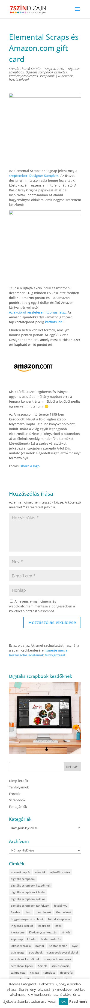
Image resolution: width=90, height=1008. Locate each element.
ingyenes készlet (22, 926)
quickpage (17, 952)
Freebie (15, 793)
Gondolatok (64, 912)
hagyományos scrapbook (27, 919)
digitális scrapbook (23, 879)
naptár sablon (58, 946)
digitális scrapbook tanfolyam (30, 906)
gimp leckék (43, 912)
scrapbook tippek (22, 966)
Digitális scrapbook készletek (46, 72)
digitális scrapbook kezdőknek (31, 885)
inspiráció (44, 926)
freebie (15, 912)
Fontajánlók (18, 806)
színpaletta (18, 973)
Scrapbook (17, 800)
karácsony (17, 932)
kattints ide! (54, 322)
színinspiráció (60, 966)
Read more (78, 1001)
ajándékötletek (60, 872)
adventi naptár (20, 872)
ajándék (40, 872)
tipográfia (66, 973)
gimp (28, 912)
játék (58, 926)
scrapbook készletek (57, 959)
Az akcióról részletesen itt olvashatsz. (38, 312)
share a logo (30, 466)
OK (63, 1001)
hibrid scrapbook (59, 919)
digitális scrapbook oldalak (28, 899)
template (49, 973)
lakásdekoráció (21, 946)
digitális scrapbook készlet (28, 892)
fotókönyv (60, 906)
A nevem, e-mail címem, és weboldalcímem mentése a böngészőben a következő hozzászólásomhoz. (42, 606)
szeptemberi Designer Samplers (34, 175)
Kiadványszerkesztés (23, 76)
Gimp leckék (18, 781)
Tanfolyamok (19, 787)
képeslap (17, 939)
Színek (42, 966)
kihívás (66, 932)
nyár (75, 946)
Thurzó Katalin (30, 68)
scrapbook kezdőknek (25, 959)
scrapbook (46, 76)
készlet (32, 939)
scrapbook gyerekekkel (62, 952)
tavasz (34, 973)
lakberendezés (51, 939)
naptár (39, 946)
